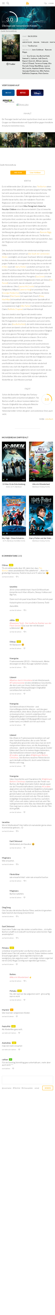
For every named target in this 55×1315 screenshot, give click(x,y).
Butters (13, 974)
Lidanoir (13, 677)
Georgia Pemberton (10, 293)
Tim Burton (41, 186)
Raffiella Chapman (15, 309)
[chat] (45, 3)
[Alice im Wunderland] (41, 460)
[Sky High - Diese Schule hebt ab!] (14, 514)
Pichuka (5, 948)
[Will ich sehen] (7, 480)
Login (51, 3)
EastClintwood (16, 841)
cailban (5, 1059)
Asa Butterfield (18, 324)
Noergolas (14, 658)
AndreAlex (6, 1043)
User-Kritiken (35, 172)
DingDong (6, 907)
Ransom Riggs (45, 232)
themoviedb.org (11, 31)
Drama (36, 42)
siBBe (12, 620)
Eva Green (40, 276)
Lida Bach (49, 419)
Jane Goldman (37, 50)
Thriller (44, 42)
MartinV (5, 1010)
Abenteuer (27, 42)
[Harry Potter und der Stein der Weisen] (41, 514)
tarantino (13, 586)
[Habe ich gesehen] (3, 480)
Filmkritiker (15, 874)
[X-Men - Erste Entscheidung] (14, 460)
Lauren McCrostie (26, 286)
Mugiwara (6, 857)
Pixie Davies (15, 296)
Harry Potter (20, 267)
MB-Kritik (18, 172)
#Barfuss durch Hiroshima (21, 680)
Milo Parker (25, 306)
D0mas (5, 565)
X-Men (5, 267)
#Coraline (14, 755)
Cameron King (25, 289)
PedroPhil (6, 1026)
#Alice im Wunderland (19, 977)
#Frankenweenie (17, 683)
